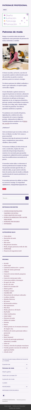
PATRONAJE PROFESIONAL (14, 5)
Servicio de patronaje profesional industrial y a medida (15, 359)
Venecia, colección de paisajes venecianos (16, 345)
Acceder (6, 263)
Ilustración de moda (10, 238)
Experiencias (6, 364)
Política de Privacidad (19, 406)
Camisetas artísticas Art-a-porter (14, 267)
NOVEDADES (8, 223)
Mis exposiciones (9, 305)
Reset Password (8, 337)
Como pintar (7, 236)
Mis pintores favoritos (10, 244)
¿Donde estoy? (8, 352)
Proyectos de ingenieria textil (12, 251)
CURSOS (6, 272)
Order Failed (7, 316)
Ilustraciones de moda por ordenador (15, 295)
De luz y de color (9, 284)
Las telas (6, 240)
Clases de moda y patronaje (12, 269)
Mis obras (7, 307)
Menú (5, 9)
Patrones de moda (9, 318)
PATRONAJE (7, 249)
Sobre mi (6, 343)
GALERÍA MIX (8, 293)
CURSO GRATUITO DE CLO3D (12, 215)
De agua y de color (9, 282)
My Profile (7, 312)
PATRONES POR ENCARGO (12, 221)
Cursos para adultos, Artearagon (13, 280)
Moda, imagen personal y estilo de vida (15, 246)
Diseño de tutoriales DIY (11, 286)
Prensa (6, 324)
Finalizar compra (9, 291)
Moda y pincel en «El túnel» (12, 310)
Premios (6, 322)
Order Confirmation (10, 314)
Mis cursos (7, 242)
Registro (6, 335)
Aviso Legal (7, 265)
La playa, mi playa (9, 297)
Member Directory (9, 299)
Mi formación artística (10, 303)
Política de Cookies (9, 320)
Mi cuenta (7, 301)
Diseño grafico (8, 288)
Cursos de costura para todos (12, 278)
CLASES (4, 383)
